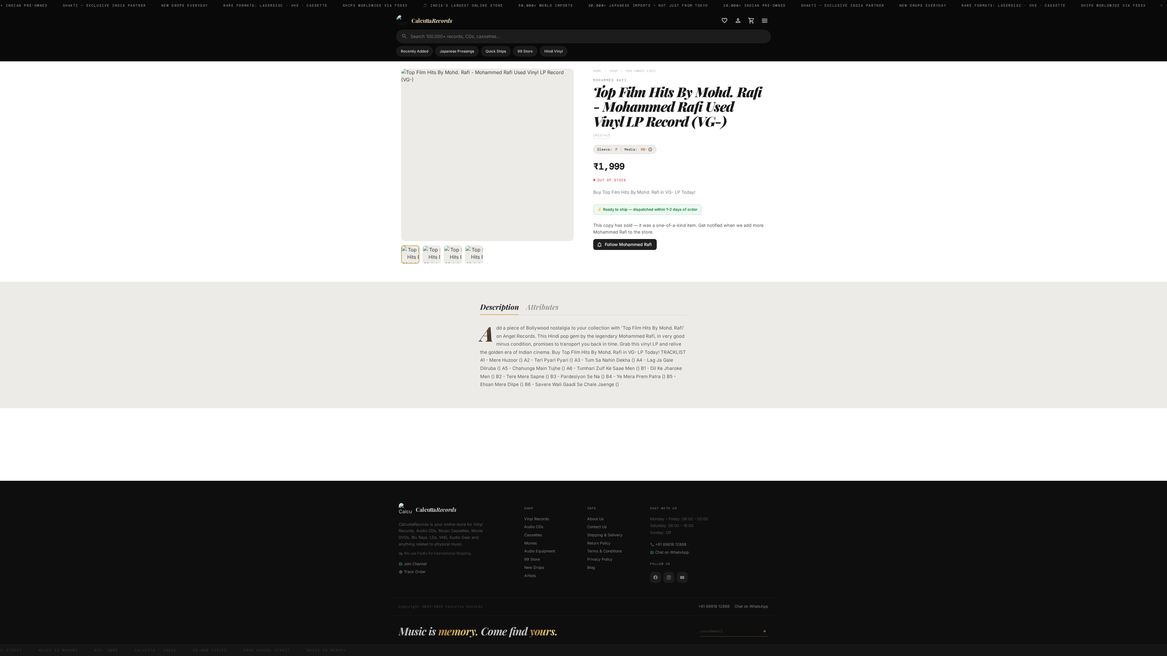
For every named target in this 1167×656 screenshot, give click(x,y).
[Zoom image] (565, 232)
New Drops (534, 567)
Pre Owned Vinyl (641, 71)
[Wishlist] (724, 21)
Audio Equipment (539, 551)
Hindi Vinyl (553, 51)
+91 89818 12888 (671, 544)
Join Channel (415, 564)
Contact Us (597, 526)
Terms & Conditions (604, 551)
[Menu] (765, 21)
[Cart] (751, 21)
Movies (530, 543)
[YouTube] (682, 577)
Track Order (415, 571)
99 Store (525, 51)
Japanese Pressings (457, 51)
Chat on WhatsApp (672, 552)
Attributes (542, 307)
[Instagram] (668, 577)
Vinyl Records (536, 519)
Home (597, 71)
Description (499, 307)
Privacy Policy (599, 559)
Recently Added (414, 51)
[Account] (738, 21)
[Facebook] (655, 577)
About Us (595, 519)
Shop (614, 71)
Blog (591, 567)
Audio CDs (533, 526)
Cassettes (533, 535)
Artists (530, 575)
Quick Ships (496, 51)
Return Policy (599, 543)
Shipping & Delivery (604, 535)
